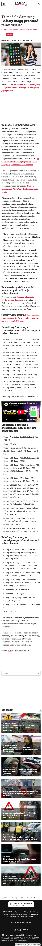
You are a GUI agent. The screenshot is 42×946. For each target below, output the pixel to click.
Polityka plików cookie (34, 944)
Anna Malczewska (11, 29)
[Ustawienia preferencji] (40, 709)
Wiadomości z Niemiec (28, 29)
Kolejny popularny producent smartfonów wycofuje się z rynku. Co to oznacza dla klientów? (20, 318)
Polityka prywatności (20, 944)
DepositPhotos (26, 922)
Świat (9, 35)
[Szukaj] (39, 4)
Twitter (33, 898)
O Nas (4, 898)
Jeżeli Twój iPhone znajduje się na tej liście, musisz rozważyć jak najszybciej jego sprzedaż (20, 87)
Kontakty (13, 898)
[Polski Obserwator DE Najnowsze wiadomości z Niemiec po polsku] (21, 3)
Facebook (24, 898)
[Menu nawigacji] (3, 4)
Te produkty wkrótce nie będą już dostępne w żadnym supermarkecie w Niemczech (20, 162)
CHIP (10, 651)
